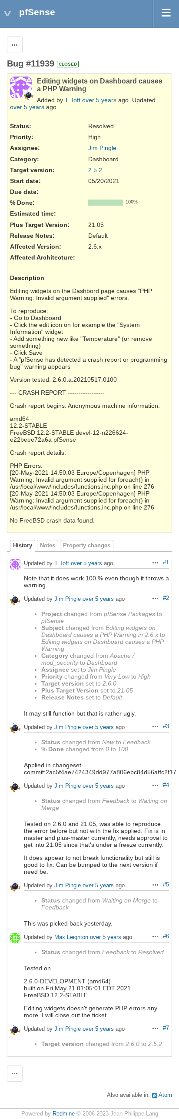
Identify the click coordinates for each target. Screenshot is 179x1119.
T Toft (72, 100)
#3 (166, 726)
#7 (166, 1028)
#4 (166, 785)
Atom (165, 1095)
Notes (47, 546)
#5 (166, 885)
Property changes (86, 546)
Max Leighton (71, 937)
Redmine (64, 1114)
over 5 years (99, 100)
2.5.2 (95, 170)
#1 (166, 563)
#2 (166, 598)
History (22, 546)
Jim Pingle (102, 147)
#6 (166, 936)
